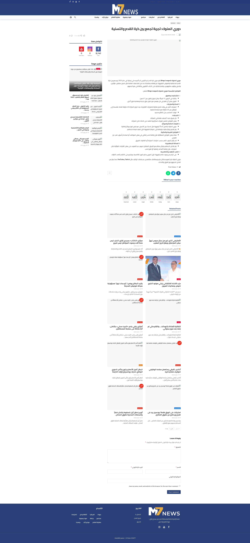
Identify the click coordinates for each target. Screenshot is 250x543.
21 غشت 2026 (175, 246)
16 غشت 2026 (175, 418)
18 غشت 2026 (137, 289)
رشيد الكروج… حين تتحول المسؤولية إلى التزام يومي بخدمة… (80, 108)
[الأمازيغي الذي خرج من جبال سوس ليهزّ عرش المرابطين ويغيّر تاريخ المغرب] (163, 225)
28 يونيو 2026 (83, 123)
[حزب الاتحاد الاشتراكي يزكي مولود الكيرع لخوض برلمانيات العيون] (163, 268)
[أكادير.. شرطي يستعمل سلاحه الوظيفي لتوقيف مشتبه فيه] (163, 354)
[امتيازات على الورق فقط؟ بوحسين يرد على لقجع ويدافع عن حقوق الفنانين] (163, 397)
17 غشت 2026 (137, 332)
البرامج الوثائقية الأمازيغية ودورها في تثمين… (80, 128)
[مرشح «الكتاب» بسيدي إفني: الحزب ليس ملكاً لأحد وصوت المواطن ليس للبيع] (125, 225)
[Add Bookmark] (109, 173)
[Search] (75, 17)
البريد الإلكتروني (137, 467)
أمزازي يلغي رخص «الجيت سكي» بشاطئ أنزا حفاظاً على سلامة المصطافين (126, 327)
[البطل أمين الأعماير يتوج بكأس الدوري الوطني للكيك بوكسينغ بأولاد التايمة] (125, 354)
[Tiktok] (70, 1)
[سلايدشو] (141, 214)
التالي (172, 429)
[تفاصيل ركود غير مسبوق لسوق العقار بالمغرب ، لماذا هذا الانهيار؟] (96, 98)
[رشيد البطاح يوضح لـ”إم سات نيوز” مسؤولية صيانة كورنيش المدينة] (125, 268)
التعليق (177, 447)
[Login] (70, 17)
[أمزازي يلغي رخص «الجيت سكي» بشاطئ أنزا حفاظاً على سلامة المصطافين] (125, 311)
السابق (177, 429)
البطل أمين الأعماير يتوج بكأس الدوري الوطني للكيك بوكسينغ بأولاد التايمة (127, 370)
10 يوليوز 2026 (83, 102)
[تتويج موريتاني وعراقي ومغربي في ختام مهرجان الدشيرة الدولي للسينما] (96, 142)
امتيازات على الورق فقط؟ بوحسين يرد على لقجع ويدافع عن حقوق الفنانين (164, 413)
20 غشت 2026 (137, 246)
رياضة (178, 23)
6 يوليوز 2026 (84, 113)
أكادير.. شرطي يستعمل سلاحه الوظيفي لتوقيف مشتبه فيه (165, 370)
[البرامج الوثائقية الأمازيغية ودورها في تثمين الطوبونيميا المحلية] (96, 131)
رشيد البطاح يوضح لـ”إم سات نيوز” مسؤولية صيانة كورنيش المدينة (125, 284)
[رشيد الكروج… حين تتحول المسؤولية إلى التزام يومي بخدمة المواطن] (96, 109)
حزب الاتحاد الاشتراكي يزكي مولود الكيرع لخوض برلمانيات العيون (164, 284)
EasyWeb (117, 538)
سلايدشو (173, 23)
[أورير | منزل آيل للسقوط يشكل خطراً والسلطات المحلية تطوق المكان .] (125, 397)
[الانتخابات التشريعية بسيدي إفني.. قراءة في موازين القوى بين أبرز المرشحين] (96, 120)
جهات (178, 279)
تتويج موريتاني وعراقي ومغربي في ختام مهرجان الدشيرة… (81, 140)
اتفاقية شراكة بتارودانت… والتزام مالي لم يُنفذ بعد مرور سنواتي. (164, 327)
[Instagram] (73, 1)
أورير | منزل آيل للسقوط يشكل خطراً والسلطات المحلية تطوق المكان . (128, 413)
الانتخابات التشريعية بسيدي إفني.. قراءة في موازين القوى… (79, 119)
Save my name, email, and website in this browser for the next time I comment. (153, 486)
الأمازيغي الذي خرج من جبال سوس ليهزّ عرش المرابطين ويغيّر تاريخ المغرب (165, 242)
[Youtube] (76, 1)
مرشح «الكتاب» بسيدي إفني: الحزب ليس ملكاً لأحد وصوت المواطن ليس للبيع (126, 242)
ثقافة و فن (177, 236)
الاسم (178, 467)
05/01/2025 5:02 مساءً (168, 34)
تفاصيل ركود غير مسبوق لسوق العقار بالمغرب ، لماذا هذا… (80, 97)
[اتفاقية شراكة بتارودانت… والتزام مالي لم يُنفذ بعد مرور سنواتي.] (163, 311)
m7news (128, 538)
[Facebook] (79, 1)
